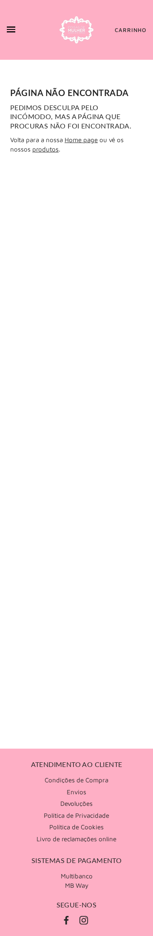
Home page (81, 139)
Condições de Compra (76, 780)
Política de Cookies (76, 827)
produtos (45, 149)
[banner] (76, 30)
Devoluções (76, 803)
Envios (76, 792)
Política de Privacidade (76, 815)
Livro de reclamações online (76, 839)
